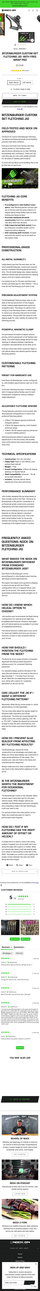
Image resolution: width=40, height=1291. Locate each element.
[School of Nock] (20, 1125)
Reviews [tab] (7, 947)
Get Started (20, 1154)
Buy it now (20, 101)
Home (15, 49)
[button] (20, 904)
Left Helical (26, 83)
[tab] (19, 947)
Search (20, 1257)
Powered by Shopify (20, 1289)
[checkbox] (19, 953)
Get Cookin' (20, 1236)
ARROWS (22, 49)
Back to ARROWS (21, 1099)
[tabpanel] (20, 1001)
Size (20, 78)
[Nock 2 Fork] (20, 1209)
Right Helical (14, 83)
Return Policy (20, 1261)
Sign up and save (19, 1248)
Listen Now (20, 1194)
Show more (20, 1047)
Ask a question (20, 871)
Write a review (26, 939)
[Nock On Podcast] (20, 1170)
